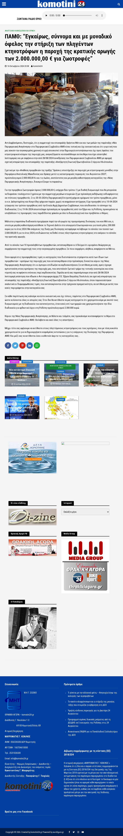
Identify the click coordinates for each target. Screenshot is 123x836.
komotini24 (37, 66)
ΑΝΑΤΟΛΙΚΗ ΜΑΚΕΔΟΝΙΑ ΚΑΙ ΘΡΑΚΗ (20, 30)
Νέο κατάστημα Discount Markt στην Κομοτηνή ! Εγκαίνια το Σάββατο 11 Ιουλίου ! (22, 374)
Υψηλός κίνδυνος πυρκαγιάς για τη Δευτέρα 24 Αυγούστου (61, 406)
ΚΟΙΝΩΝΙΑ (21, 365)
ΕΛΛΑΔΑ (60, 371)
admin (61, 388)
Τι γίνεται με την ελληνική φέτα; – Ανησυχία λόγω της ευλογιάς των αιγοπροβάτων (101, 373)
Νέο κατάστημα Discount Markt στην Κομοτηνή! (61, 378)
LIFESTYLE (14, 362)
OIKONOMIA (27, 362)
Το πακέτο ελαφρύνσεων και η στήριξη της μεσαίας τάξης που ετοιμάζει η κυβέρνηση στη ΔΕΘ (22, 405)
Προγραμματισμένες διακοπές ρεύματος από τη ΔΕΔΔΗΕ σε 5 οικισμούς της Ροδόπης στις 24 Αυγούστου (89, 722)
